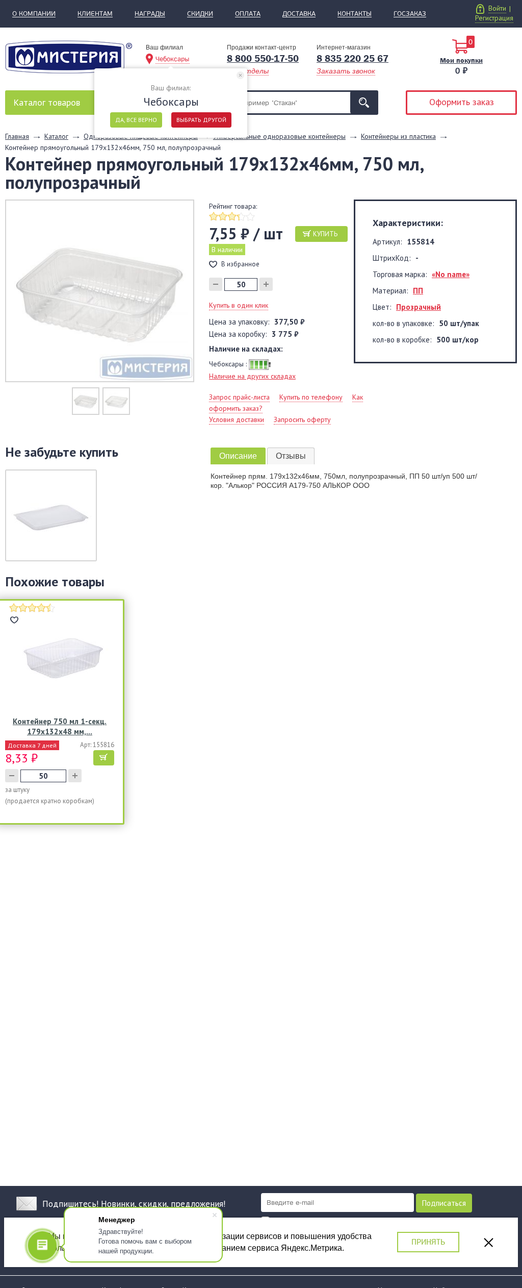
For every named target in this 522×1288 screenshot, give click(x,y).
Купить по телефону (311, 397)
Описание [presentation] (238, 456)
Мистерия (68, 57)
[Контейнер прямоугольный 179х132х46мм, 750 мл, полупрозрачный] (99, 290)
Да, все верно (136, 119)
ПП (418, 290)
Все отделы (248, 71)
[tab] (238, 456)
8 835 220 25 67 (352, 59)
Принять (428, 1241)
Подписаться (444, 1203)
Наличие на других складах (252, 376)
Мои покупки (461, 60)
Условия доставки (236, 419)
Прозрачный (418, 307)
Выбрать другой (201, 119)
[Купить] (103, 757)
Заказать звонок (346, 71)
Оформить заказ (461, 102)
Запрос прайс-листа (239, 397)
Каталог (46, 102)
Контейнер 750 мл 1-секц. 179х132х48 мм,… (60, 726)
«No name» (450, 274)
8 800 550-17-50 (263, 59)
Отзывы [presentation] (291, 456)
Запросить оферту (302, 419)
